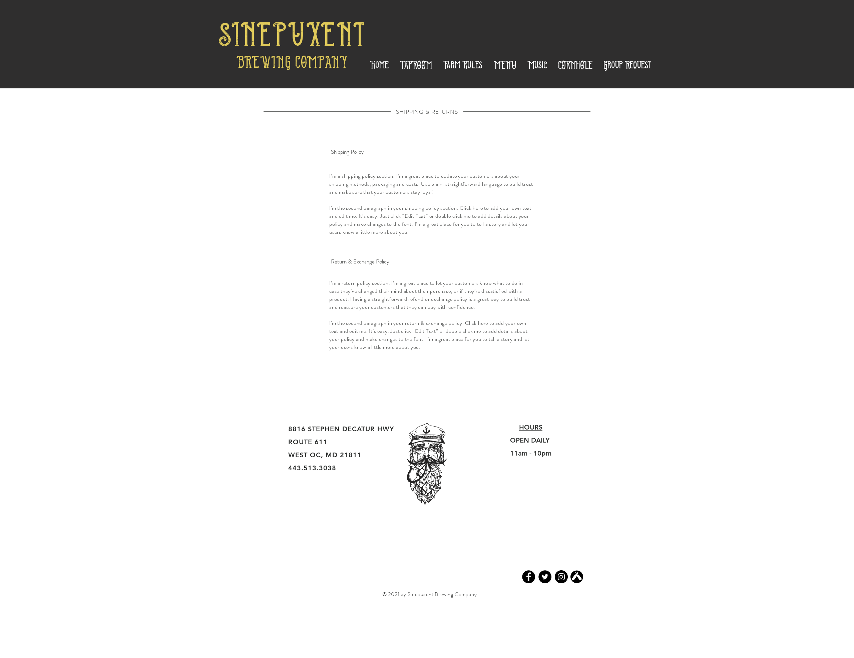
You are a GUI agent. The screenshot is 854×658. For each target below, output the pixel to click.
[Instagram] (561, 576)
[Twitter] (544, 576)
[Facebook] (528, 576)
